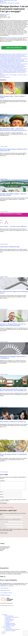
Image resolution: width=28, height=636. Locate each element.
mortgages (17, 3)
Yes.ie (13, 605)
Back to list (2, 76)
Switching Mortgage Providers (12, 617)
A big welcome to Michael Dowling (9, 246)
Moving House (8, 620)
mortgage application (15, 60)
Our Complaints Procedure (6, 592)
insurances (6, 55)
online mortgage (16, 67)
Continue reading (3, 113)
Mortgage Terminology (5, 595)
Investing (7, 622)
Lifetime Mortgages (9, 619)
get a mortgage (16, 54)
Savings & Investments (10, 630)
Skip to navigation (4, 0)
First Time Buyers (9, 616)
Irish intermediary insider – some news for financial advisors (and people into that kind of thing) (13, 130)
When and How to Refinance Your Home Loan (13, 421)
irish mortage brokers (18, 55)
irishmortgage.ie (19, 56)
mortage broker (20, 59)
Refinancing (8, 618)
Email (1, 494)
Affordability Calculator (10, 624)
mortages (5, 60)
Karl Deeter (7, 14)
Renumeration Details (5, 590)
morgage (7, 59)
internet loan (11, 55)
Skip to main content (12, 0)
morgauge (11, 59)
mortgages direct (18, 66)
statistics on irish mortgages (15, 70)
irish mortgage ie (12, 56)
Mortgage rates (11, 3)
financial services (9, 54)
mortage (15, 59)
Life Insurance (8, 628)
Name (1, 491)
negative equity (9, 67)
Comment (2, 480)
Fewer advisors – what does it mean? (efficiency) (13, 226)
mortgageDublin (7, 66)
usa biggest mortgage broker (13, 71)
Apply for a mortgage (14, 47)
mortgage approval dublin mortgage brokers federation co (12, 61)
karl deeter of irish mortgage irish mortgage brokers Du (13, 57)
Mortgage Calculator (9, 625)
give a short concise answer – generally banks (15, 37)
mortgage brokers (3, 3)
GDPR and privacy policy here (6, 585)
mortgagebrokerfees (5, 65)
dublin (4, 54)
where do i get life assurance (19, 72)
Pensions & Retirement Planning (12, 629)
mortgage (9, 60)
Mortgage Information (10, 623)
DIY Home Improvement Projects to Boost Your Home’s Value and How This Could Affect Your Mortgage (13, 390)
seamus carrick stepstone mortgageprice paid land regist (14, 68)
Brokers (1, 54)
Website (1, 496)
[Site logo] (3, 1)
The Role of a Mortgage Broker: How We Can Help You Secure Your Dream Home (13, 324)
